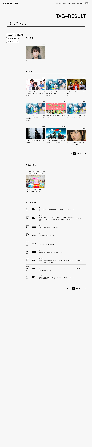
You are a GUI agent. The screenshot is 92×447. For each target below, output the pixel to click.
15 (77, 288)
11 (80, 153)
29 (85, 288)
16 (79, 288)
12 (85, 153)
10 (78, 153)
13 (70, 288)
